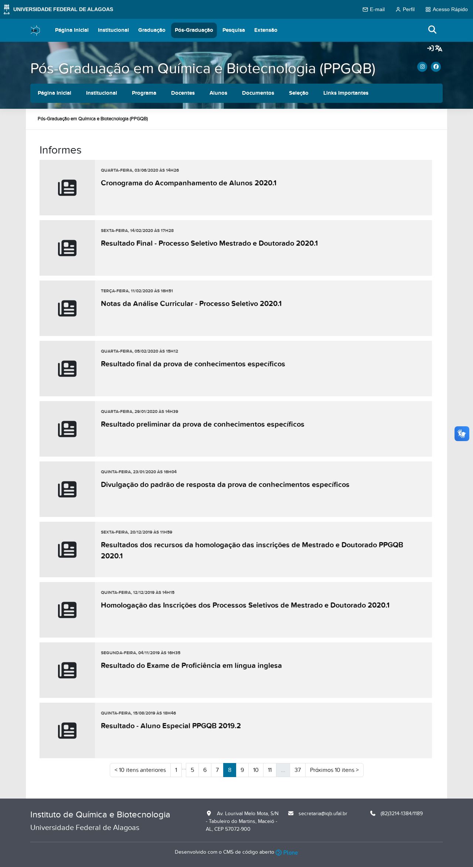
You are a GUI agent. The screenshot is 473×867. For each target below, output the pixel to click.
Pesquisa (233, 30)
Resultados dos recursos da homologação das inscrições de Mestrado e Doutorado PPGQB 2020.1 (252, 551)
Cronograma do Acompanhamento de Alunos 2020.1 (188, 183)
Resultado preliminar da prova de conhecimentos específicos (202, 424)
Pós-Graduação (194, 30)
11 (270, 770)
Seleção (299, 93)
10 (256, 770)
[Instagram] (422, 67)
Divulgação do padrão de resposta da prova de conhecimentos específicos (225, 484)
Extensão (266, 30)
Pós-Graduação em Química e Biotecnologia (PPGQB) (202, 68)
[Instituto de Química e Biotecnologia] (35, 30)
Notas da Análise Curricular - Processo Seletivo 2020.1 (191, 303)
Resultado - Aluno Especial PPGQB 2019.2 (171, 726)
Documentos (258, 93)
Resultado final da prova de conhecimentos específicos (193, 364)
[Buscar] (432, 30)
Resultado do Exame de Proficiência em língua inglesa (191, 665)
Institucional (113, 30)
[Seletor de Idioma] (439, 49)
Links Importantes (345, 93)
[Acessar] (430, 49)
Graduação (152, 30)
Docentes (183, 93)
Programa (144, 93)
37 (298, 770)
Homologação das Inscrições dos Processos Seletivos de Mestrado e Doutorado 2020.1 (245, 605)
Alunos (218, 93)
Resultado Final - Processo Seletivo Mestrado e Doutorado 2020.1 (209, 243)
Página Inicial (72, 30)
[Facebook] (436, 67)
